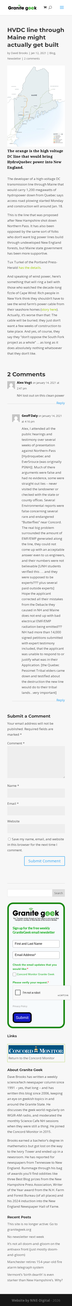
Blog (52, 53)
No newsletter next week (25, 1236)
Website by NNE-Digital (31, 1300)
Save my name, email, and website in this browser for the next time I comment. (35, 844)
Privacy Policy (20, 1006)
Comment (16, 743)
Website (13, 821)
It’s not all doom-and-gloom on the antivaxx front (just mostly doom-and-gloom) (33, 1249)
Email (13, 803)
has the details (30, 267)
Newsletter (14, 58)
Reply (60, 403)
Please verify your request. (31, 982)
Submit (22, 1017)
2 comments (32, 58)
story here (49, 309)
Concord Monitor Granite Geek (35, 974)
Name (13, 785)
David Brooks (19, 53)
